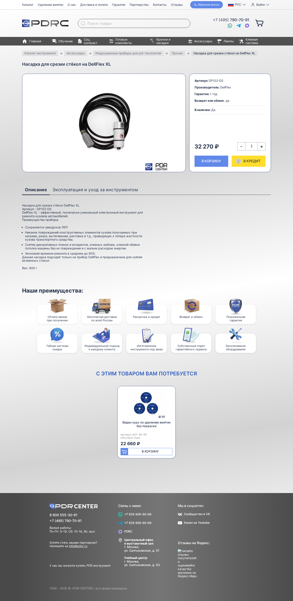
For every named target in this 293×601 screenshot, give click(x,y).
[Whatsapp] (230, 25)
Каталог (27, 4)
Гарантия (118, 4)
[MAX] (247, 25)
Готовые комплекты (123, 41)
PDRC (128, 531)
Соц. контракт (90, 41)
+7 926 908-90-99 (137, 514)
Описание (36, 189)
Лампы (229, 41)
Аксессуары (203, 41)
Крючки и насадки (163, 41)
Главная (35, 41)
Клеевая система (252, 41)
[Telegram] (238, 25)
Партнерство (139, 4)
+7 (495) (231, 20)
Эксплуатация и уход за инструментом (95, 189)
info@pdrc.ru (78, 546)
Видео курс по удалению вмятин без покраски (146, 424)
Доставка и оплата (94, 4)
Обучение (65, 41)
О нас (72, 4)
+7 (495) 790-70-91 (66, 521)
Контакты (160, 4)
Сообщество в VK (197, 514)
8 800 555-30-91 (63, 515)
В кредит (251, 161)
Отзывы (177, 4)
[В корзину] (259, 22)
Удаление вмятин (50, 4)
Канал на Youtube (197, 522)
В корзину (211, 161)
